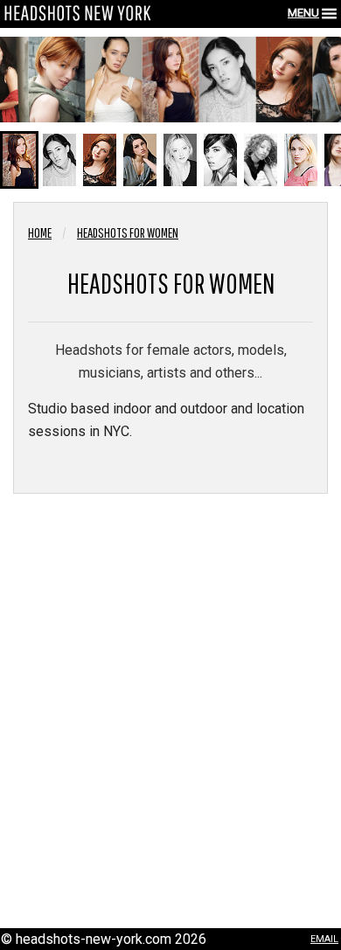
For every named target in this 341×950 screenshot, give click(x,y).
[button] (19, 160)
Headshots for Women (127, 232)
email (324, 937)
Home (40, 232)
